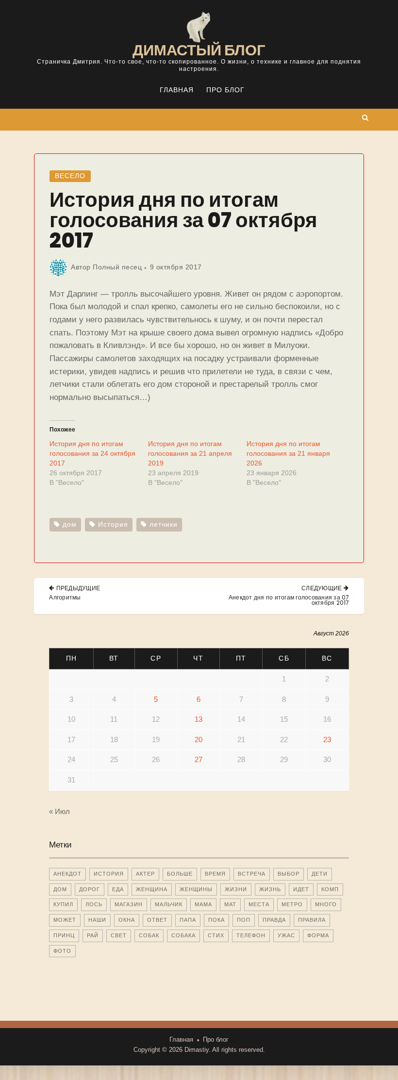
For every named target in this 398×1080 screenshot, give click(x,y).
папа (188, 920)
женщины (196, 889)
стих (216, 935)
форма (318, 935)
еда (118, 889)
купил (63, 904)
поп (243, 920)
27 (198, 759)
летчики (163, 524)
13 (198, 719)
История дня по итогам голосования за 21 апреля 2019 (190, 453)
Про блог (225, 90)
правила (312, 920)
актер (145, 874)
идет (301, 889)
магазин (129, 904)
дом (70, 524)
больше (180, 874)
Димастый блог (199, 50)
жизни (236, 889)
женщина (151, 889)
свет (119, 935)
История (113, 524)
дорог (89, 889)
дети (320, 874)
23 (327, 739)
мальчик (168, 904)
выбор (288, 874)
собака (183, 935)
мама (203, 904)
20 (198, 739)
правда (274, 920)
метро (292, 904)
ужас (286, 935)
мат (230, 904)
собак (149, 935)
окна (126, 920)
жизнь (270, 889)
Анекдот (67, 874)
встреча (251, 874)
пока (216, 920)
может (64, 920)
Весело (70, 176)
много (326, 904)
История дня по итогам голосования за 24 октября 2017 (92, 453)
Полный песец (117, 267)
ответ (157, 920)
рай (93, 935)
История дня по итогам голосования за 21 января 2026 (288, 453)
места (259, 904)
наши (97, 920)
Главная (177, 90)
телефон (250, 935)
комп (330, 889)
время (215, 874)
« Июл (59, 811)
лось (93, 904)
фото (62, 951)
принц (64, 935)
